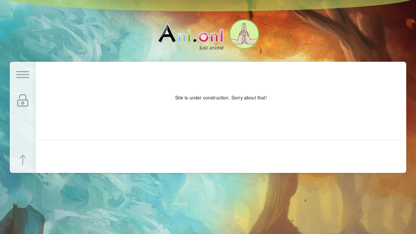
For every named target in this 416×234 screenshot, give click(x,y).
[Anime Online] (208, 35)
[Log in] (23, 101)
